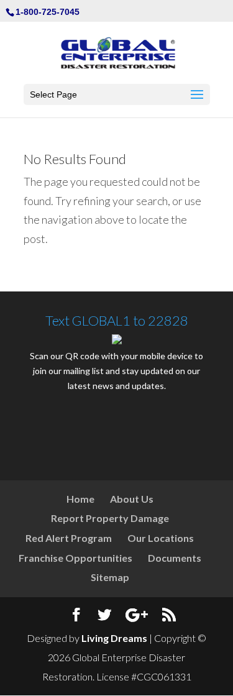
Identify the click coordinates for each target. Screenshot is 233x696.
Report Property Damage (110, 518)
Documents (174, 558)
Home (80, 499)
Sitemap (110, 577)
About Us (131, 499)
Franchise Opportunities (75, 558)
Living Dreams (114, 638)
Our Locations (160, 538)
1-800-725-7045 (48, 12)
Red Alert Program (68, 538)
